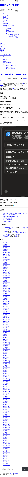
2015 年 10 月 (6, 391)
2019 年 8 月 (6, 347)
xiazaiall (5, 232)
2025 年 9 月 (6, 257)
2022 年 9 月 (6, 304)
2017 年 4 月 (6, 385)
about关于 (16, 231)
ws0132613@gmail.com (9, 228)
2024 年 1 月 (6, 286)
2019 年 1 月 (6, 358)
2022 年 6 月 (6, 309)
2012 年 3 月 (6, 450)
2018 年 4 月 (6, 373)
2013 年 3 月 (6, 438)
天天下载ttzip (6, 234)
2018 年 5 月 (6, 371)
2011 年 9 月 (6, 455)
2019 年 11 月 (6, 342)
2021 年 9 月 (6, 322)
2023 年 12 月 (6, 288)
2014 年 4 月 (6, 417)
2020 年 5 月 (6, 337)
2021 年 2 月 (6, 329)
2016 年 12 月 (6, 389)
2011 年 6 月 (6, 460)
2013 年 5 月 (6, 435)
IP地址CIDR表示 (7, 218)
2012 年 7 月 (6, 447)
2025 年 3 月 (6, 267)
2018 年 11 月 (6, 362)
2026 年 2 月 (6, 250)
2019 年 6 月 (6, 350)
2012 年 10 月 (6, 445)
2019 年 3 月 (6, 355)
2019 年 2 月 (6, 357)
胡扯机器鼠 (6, 236)
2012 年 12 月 (6, 443)
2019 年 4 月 (6, 353)
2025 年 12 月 (6, 252)
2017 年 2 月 (6, 386)
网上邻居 (5, 18)
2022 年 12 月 (6, 301)
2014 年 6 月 (6, 414)
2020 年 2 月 (6, 340)
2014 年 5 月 (6, 416)
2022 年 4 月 (6, 313)
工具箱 (5, 26)
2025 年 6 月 (6, 262)
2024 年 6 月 (6, 282)
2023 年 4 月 (6, 296)
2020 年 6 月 (6, 335)
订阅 (25, 469)
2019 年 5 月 (6, 352)
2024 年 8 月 (6, 278)
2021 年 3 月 (6, 327)
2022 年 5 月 (6, 311)
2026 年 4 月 (6, 247)
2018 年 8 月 (6, 367)
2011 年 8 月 (6, 456)
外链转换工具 (10, 28)
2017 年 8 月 (6, 383)
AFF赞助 (5, 23)
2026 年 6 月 (6, 244)
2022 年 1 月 (6, 316)
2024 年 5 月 (6, 283)
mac (23, 83)
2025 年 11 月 (6, 254)
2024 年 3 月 (6, 285)
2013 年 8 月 (6, 430)
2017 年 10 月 (6, 380)
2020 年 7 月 (6, 334)
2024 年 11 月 (6, 273)
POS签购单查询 (13, 36)
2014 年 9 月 (6, 409)
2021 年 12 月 (6, 318)
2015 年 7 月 (6, 394)
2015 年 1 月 (6, 404)
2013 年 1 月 (6, 442)
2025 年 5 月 (6, 264)
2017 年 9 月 (6, 381)
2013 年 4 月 (6, 437)
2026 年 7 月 (6, 242)
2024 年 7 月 (6, 280)
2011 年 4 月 (6, 463)
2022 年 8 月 (6, 306)
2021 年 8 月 (6, 324)
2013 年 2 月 (6, 440)
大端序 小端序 (7, 221)
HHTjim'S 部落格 (9, 5)
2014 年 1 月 (6, 422)
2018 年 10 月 (6, 363)
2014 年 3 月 (6, 419)
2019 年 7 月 (6, 349)
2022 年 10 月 (6, 303)
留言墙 (5, 20)
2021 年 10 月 (6, 321)
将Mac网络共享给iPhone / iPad (13, 74)
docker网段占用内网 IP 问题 (10, 216)
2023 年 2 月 (6, 298)
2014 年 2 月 (6, 421)
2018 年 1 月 (6, 376)
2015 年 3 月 (6, 401)
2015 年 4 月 (6, 399)
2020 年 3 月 (6, 339)
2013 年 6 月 (6, 434)
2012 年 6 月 (6, 448)
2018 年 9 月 (6, 365)
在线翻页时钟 (10, 31)
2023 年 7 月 (6, 293)
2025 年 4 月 (6, 265)
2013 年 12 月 (6, 424)
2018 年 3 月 (6, 375)
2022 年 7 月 (6, 308)
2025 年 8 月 (6, 259)
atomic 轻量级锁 (7, 219)
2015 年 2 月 (6, 403)
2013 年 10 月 (6, 427)
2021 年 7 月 (6, 326)
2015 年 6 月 (6, 396)
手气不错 (5, 15)
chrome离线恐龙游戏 (8, 25)
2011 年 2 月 (6, 465)
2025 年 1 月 (6, 270)
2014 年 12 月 (6, 406)
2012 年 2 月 (6, 452)
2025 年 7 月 (6, 260)
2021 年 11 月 (6, 319)
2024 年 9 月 (6, 277)
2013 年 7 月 (6, 432)
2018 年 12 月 (6, 360)
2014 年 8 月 (6, 411)
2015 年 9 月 (6, 393)
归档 (4, 17)
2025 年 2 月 (6, 268)
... (6, 33)
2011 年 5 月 (6, 461)
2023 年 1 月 (6, 300)
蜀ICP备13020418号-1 (15, 473)
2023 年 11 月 (6, 290)
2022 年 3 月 (6, 314)
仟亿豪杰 (5, 231)
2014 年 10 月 (6, 407)
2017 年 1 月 (6, 388)
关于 (4, 21)
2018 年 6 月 (6, 370)
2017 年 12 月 (6, 378)
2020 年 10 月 (6, 331)
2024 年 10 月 (6, 275)
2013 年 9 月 (6, 429)
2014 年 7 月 (6, 412)
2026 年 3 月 (6, 249)
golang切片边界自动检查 (19, 232)
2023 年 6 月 (6, 295)
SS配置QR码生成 (14, 34)
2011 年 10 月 (6, 453)
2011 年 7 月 (6, 458)
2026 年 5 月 (6, 246)
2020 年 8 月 (6, 332)
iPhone (1, 85)
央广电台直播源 (13, 37)
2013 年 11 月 (6, 425)
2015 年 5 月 (6, 398)
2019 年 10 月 (6, 344)
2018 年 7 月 (6, 368)
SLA (7, 30)
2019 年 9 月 (6, 345)
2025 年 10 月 (6, 255)
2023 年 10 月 (6, 291)
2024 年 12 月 (6, 272)
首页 (4, 13)
